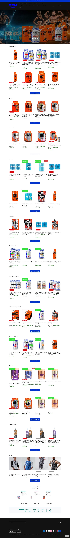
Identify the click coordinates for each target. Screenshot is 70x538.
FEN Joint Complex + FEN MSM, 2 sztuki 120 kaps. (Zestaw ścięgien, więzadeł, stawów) (28, 63)
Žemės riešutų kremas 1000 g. (14, 383)
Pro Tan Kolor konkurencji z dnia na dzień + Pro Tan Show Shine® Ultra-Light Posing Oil (28, 441)
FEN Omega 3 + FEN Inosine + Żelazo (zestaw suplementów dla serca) (28, 353)
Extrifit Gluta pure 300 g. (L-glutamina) (14, 233)
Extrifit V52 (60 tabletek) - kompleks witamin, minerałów (40, 85)
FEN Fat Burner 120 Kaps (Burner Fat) (28, 262)
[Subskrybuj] (25, 523)
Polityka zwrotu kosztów (27, 534)
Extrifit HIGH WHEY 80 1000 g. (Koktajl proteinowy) (54, 115)
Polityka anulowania (58, 535)
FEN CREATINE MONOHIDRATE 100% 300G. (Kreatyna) (27, 175)
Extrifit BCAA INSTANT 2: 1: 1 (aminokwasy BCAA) (53, 85)
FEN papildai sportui (15, 534)
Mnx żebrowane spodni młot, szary (40, 475)
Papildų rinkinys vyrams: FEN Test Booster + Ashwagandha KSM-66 (41, 293)
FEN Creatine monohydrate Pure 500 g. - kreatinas (41, 175)
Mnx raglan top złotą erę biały (14, 474)
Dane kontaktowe (54, 534)
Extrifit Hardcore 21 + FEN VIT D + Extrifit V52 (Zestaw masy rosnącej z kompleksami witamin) (54, 144)
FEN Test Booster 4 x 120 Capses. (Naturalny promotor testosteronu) (15, 293)
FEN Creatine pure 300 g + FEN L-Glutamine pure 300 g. (54, 175)
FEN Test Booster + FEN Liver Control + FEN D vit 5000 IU (53, 293)
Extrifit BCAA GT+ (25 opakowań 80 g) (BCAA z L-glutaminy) (41, 204)
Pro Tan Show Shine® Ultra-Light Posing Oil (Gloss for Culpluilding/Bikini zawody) (54, 441)
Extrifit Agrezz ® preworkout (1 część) (14, 323)
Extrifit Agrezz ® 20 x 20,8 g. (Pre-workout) (28, 323)
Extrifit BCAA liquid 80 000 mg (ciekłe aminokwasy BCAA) (54, 204)
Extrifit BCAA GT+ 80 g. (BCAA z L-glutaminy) (54, 233)
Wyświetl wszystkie (35, 93)
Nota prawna (59, 534)
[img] (35, 487)
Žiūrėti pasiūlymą (35, 38)
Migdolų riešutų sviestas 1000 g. (41, 381)
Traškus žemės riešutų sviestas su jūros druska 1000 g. (28, 382)
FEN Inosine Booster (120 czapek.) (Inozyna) (41, 323)
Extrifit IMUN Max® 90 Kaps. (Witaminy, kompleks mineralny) (54, 353)
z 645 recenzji (35, 488)
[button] (24, 4)
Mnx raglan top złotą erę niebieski (28, 474)
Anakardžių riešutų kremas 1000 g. (54, 382)
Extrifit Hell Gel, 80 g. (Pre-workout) (53, 323)
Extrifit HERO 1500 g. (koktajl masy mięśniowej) (40, 144)
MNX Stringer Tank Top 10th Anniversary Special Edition (53, 475)
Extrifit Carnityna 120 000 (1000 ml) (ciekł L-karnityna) (15, 63)
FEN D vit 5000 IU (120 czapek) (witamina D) (41, 353)
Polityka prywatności (35, 534)
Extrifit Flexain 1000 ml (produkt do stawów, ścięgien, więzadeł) (15, 85)
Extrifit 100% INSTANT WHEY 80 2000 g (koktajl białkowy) (28, 115)
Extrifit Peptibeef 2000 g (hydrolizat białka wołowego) (27, 85)
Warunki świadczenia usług (42, 534)
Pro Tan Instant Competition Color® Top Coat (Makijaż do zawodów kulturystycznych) (40, 441)
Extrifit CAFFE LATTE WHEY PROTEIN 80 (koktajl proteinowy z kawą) (41, 115)
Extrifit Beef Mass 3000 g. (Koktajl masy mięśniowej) (15, 144)
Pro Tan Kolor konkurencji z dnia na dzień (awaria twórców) (15, 441)
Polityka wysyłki (49, 534)
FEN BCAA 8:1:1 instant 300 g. (27, 203)
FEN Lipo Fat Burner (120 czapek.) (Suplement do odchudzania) (41, 262)
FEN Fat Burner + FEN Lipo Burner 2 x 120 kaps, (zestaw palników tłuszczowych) (41, 63)
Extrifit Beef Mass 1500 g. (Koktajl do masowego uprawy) (28, 144)
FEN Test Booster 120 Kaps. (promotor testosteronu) (27, 293)
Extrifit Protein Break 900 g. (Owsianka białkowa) (27, 411)
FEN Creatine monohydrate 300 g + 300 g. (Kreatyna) (54, 63)
